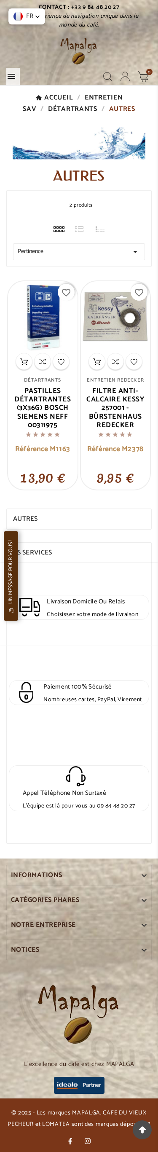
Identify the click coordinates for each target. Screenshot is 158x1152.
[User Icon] (125, 76)
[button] (26, 16)
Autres (25, 519)
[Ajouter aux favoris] (61, 361)
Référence (32, 449)
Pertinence (79, 252)
